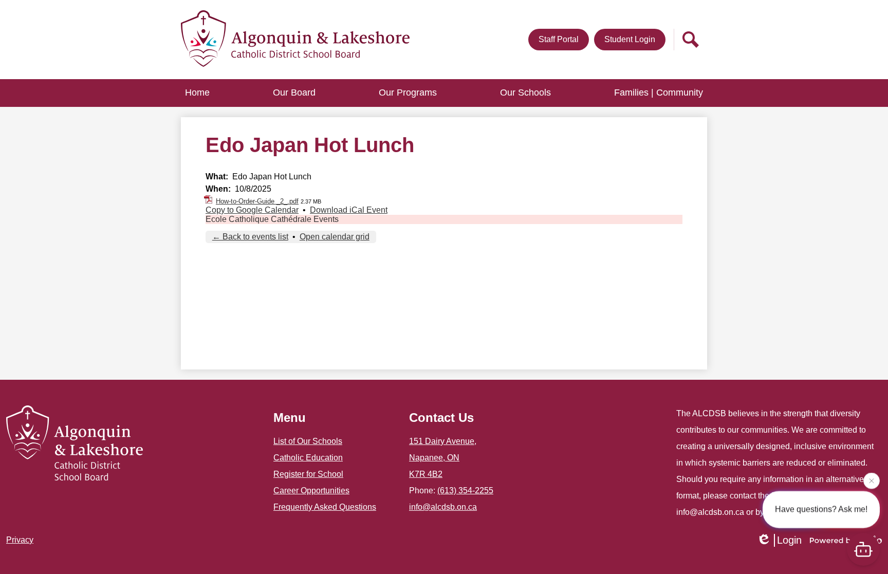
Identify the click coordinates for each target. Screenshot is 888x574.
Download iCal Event (348, 210)
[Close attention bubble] (871, 479)
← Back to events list (250, 236)
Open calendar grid (334, 236)
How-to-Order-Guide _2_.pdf (257, 201)
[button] (294, 93)
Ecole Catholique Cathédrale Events (272, 219)
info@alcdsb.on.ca (443, 507)
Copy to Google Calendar (252, 210)
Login (789, 540)
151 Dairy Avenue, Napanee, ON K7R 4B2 (442, 457)
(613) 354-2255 (465, 490)
